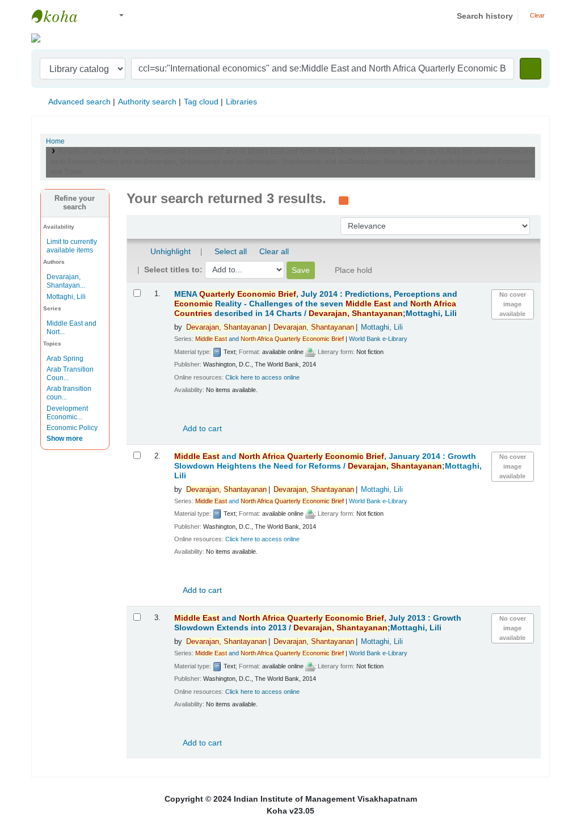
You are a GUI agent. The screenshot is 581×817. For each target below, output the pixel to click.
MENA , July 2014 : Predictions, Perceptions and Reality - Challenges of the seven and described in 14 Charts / (315, 304)
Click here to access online (262, 377)
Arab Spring (65, 359)
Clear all (274, 251)
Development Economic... (67, 413)
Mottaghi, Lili (66, 297)
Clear (536, 15)
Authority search (147, 101)
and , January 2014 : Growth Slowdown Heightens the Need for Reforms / (328, 466)
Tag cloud (201, 101)
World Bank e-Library (378, 338)
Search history (485, 15)
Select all (230, 251)
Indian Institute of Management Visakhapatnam (60, 16)
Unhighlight (169, 251)
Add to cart (201, 428)
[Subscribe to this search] (343, 199)
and (269, 338)
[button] (96, 16)
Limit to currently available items (72, 246)
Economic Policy (72, 428)
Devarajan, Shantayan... (66, 281)
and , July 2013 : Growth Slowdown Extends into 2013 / (317, 623)
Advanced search (79, 101)
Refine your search (74, 203)
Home (55, 141)
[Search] (530, 68)
